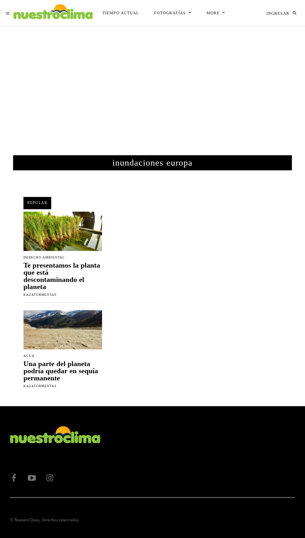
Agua (29, 356)
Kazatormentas (39, 295)
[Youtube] (32, 478)
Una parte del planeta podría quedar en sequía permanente (60, 371)
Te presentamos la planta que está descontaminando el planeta (61, 276)
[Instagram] (50, 478)
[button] (294, 13)
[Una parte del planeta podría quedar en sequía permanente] (62, 329)
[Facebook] (14, 478)
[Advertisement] (152, 85)
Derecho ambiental (44, 257)
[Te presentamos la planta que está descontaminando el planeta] (62, 231)
